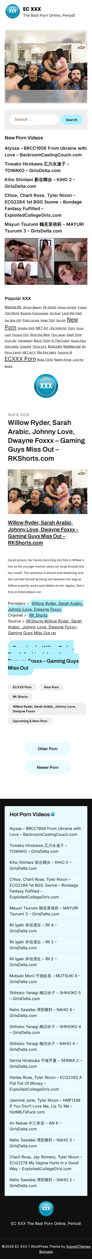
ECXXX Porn (20, 358)
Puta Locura (31, 320)
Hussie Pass (78, 340)
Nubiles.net (72, 346)
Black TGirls (42, 340)
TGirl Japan (58, 335)
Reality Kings (62, 359)
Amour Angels (67, 307)
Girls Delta (12, 346)
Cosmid (25, 346)
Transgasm (25, 340)
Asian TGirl (47, 320)
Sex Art (61, 320)
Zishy (71, 328)
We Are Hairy (46, 352)
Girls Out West (40, 335)
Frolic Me (10, 340)
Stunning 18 (65, 352)
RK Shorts (49, 307)
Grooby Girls (26, 328)
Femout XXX (20, 335)
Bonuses (46, 1251)
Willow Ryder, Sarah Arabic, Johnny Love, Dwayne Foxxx (45, 606)
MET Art (42, 328)
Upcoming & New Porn (30, 721)
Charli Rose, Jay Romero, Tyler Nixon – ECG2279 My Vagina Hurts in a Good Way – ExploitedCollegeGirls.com (46, 1162)
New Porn (51, 687)
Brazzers (55, 346)
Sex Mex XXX (13, 320)
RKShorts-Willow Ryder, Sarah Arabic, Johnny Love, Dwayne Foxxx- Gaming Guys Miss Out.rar (45, 627)
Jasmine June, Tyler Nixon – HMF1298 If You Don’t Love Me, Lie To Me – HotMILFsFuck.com (45, 1106)
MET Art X (29, 352)
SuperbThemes (78, 1246)
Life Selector (58, 328)
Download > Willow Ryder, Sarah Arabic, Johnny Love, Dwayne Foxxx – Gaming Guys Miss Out (43, 658)
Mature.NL (13, 307)
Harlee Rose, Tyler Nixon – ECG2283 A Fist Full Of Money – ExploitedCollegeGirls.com (46, 1083)
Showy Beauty (32, 307)
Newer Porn (48, 767)
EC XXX (32, 9)
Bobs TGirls (45, 359)
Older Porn (48, 748)
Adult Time (74, 335)
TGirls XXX (39, 346)
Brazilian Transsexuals (34, 313)
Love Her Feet (72, 313)
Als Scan (55, 313)
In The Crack (60, 340)
